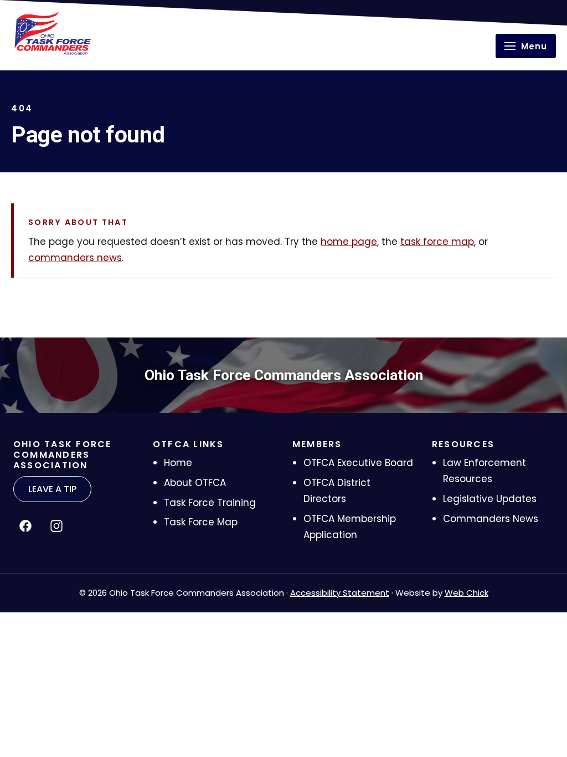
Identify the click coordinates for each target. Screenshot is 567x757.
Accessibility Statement (339, 593)
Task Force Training (210, 502)
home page (349, 241)
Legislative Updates (490, 498)
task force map (437, 241)
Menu (534, 46)
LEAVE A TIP (52, 489)
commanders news (75, 257)
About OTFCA (195, 482)
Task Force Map (201, 522)
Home (178, 462)
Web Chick (466, 593)
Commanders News (490, 518)
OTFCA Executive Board (358, 462)
